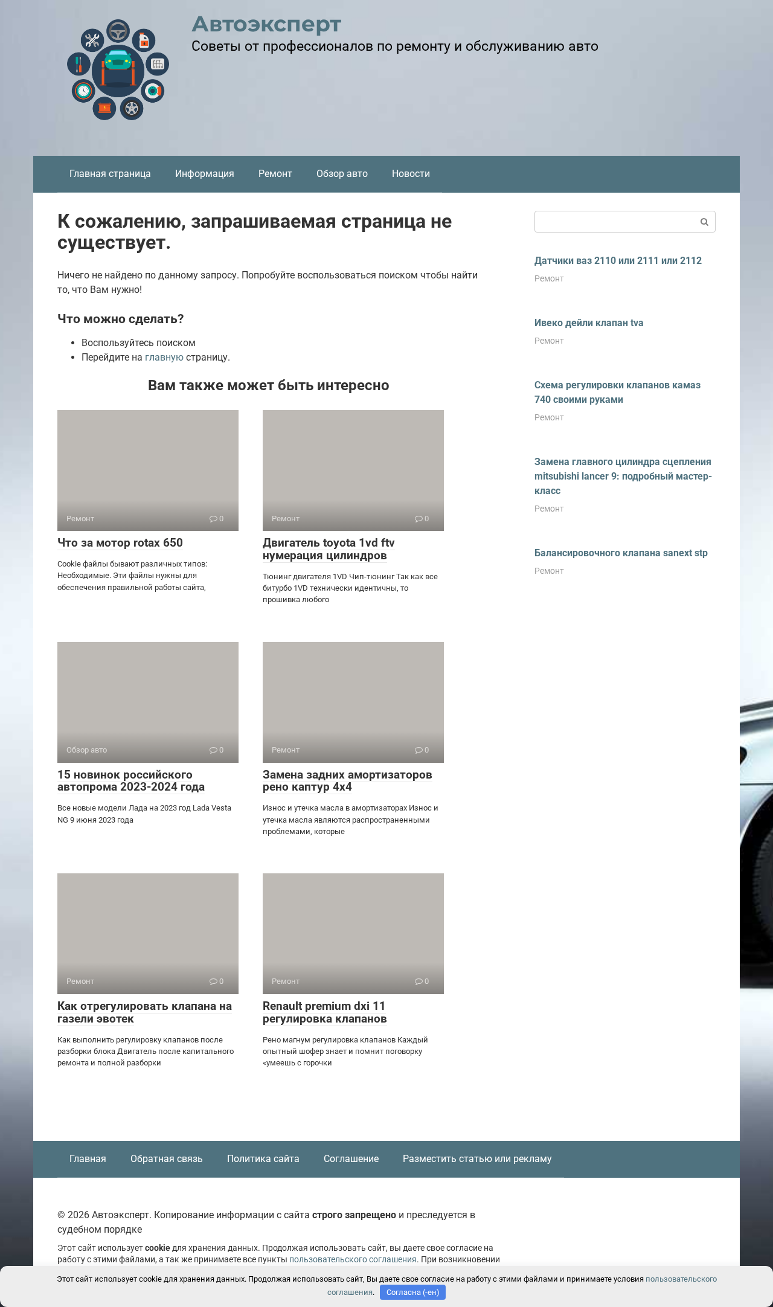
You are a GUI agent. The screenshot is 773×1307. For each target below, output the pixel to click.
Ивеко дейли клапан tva (589, 323)
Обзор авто (342, 173)
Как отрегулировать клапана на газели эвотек (144, 1012)
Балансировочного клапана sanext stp (621, 553)
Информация (204, 173)
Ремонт (275, 173)
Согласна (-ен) (413, 1292)
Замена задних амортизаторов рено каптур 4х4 (347, 781)
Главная (87, 1158)
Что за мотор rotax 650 (120, 543)
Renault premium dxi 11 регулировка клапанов (325, 1012)
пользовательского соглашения (353, 1259)
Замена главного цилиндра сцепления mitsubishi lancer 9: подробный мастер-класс (623, 476)
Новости (411, 173)
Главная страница (110, 173)
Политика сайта (263, 1158)
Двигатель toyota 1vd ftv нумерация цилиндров (329, 549)
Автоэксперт (266, 23)
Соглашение (351, 1158)
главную (164, 357)
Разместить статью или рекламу (477, 1158)
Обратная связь (166, 1158)
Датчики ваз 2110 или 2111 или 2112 (618, 260)
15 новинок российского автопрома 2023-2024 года (131, 781)
